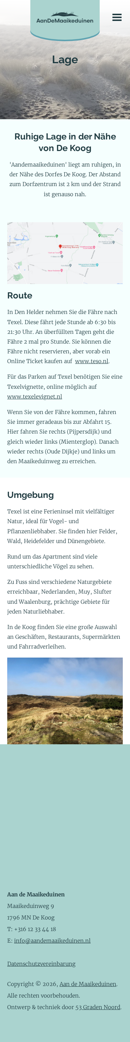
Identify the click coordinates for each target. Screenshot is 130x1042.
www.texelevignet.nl (34, 396)
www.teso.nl (91, 361)
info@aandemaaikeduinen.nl (52, 940)
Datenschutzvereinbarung (41, 963)
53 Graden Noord (97, 1007)
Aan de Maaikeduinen (88, 984)
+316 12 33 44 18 (35, 929)
